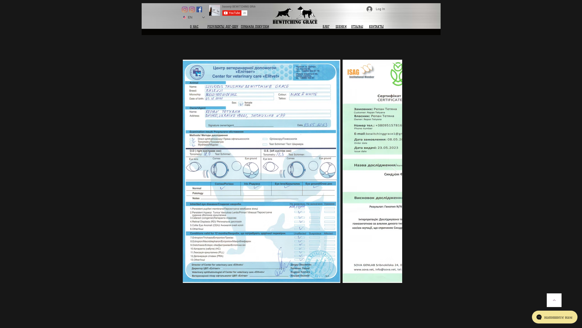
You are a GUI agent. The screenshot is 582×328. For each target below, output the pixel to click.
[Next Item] (394, 171)
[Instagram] (185, 9)
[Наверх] (554, 300)
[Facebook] (199, 9)
